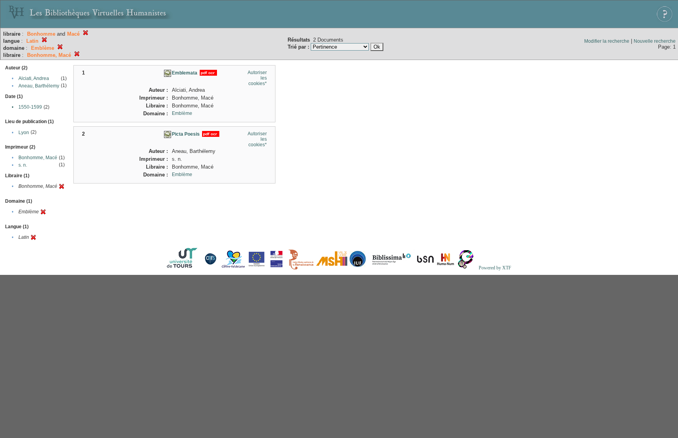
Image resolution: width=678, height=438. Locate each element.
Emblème (182, 113)
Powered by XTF (495, 268)
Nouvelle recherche (655, 41)
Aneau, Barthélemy (38, 86)
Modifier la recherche (606, 41)
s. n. (22, 165)
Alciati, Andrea (33, 78)
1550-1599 (30, 107)
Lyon (23, 132)
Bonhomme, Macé (37, 157)
